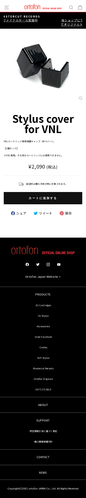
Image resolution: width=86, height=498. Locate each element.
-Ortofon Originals (43, 379)
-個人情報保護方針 (43, 441)
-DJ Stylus (43, 315)
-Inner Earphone (43, 336)
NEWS (43, 472)
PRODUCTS (42, 294)
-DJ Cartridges (43, 305)
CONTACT (43, 457)
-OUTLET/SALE (43, 389)
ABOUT (43, 405)
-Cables (43, 347)
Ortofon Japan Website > (43, 276)
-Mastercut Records (43, 368)
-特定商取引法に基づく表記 (43, 431)
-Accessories (43, 326)
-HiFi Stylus (43, 357)
